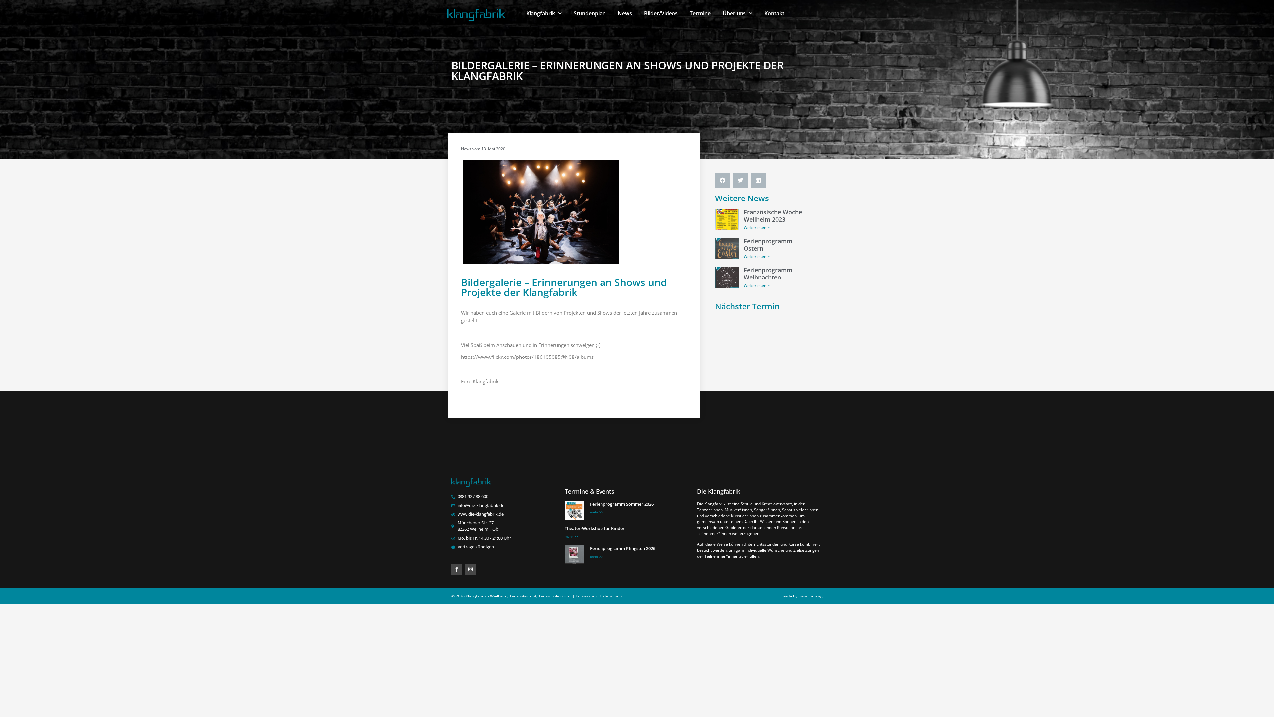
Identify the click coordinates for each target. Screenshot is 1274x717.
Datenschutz (611, 596)
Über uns (734, 13)
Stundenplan (590, 13)
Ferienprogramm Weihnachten (768, 273)
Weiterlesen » (757, 227)
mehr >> (596, 512)
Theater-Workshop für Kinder (595, 528)
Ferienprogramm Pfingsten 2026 (622, 548)
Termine (700, 13)
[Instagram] (470, 569)
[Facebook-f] (456, 569)
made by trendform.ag (802, 596)
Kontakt (774, 13)
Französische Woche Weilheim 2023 (773, 215)
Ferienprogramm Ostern (768, 244)
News (625, 13)
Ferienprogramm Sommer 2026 (622, 504)
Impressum (586, 596)
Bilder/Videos (661, 13)
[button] (722, 180)
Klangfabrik (540, 13)
